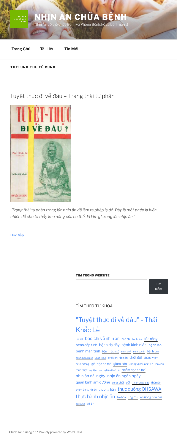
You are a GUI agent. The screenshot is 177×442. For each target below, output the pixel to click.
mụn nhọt (81, 370)
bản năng (151, 339)
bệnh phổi (126, 351)
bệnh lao (155, 345)
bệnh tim (153, 351)
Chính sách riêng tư (22, 432)
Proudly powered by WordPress (60, 432)
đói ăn (90, 403)
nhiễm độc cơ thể (133, 370)
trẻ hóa (121, 397)
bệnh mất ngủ (110, 351)
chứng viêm (151, 357)
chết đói (136, 357)
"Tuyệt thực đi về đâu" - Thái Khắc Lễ (116, 325)
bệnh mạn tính (88, 351)
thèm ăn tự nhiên (86, 389)
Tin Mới (71, 49)
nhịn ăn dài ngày (90, 376)
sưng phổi (118, 382)
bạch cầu (137, 339)
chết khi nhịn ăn (118, 357)
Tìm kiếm (158, 286)
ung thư (133, 397)
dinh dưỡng (82, 364)
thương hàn (107, 389)
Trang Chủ (20, 49)
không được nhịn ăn (141, 364)
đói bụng (80, 404)
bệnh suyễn (139, 351)
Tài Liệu (47, 49)
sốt (128, 382)
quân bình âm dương (93, 382)
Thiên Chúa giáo (140, 382)
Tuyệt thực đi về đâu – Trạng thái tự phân (62, 96)
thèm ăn (156, 382)
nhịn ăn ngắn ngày (124, 376)
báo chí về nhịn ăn (102, 338)
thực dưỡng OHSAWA (139, 389)
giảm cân (120, 364)
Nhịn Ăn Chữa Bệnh (81, 17)
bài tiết (79, 339)
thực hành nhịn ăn (95, 396)
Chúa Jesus (100, 358)
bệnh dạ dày (109, 345)
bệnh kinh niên (134, 345)
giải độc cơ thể (101, 364)
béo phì (126, 339)
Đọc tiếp (17, 235)
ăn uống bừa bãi (151, 397)
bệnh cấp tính (86, 345)
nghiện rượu (95, 370)
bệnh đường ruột (84, 358)
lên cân (159, 364)
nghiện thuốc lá (112, 370)
